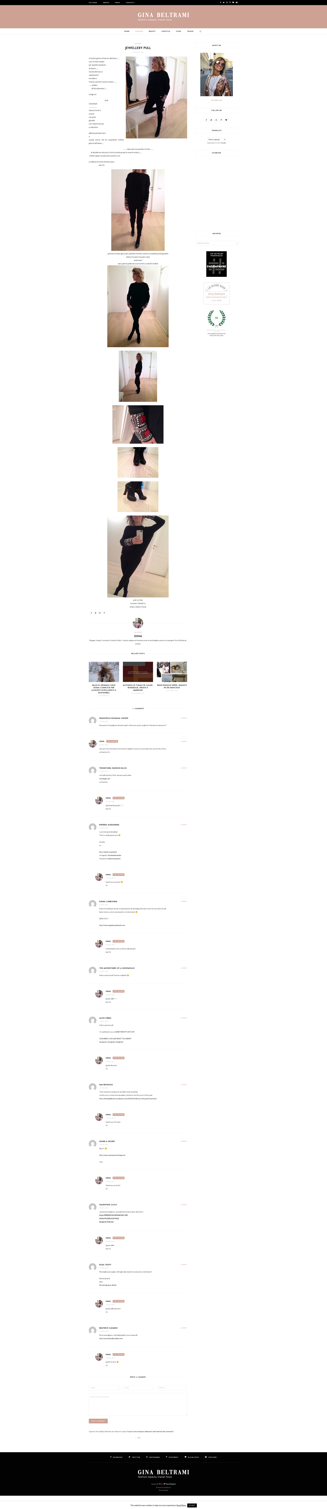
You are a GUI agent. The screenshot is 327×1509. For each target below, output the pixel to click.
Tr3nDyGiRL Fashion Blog (113, 768)
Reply (184, 718)
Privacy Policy (163, 1490)
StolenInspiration (114, 858)
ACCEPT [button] (192, 1505)
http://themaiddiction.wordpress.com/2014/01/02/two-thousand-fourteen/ (128, 1098)
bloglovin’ (119, 1042)
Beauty (152, 31)
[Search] (200, 31)
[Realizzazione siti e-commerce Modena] (169, 1484)
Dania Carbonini (108, 901)
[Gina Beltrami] (163, 17)
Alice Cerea (105, 1018)
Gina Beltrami (216, 100)
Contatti (130, 3)
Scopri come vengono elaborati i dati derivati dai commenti (150, 1431)
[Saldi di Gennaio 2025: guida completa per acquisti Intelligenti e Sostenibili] (104, 672)
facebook (102, 1042)
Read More (181, 1505)
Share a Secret (107, 1141)
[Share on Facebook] (91, 613)
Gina (138, 636)
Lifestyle (165, 31)
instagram (111, 1042)
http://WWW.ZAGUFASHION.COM (113, 1215)
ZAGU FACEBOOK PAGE (109, 1218)
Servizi (106, 3)
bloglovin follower (106, 1222)
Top (139, 1438)
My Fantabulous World (107, 1285)
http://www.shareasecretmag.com (112, 1155)
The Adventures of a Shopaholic (117, 968)
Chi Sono (93, 3)
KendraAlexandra (114, 855)
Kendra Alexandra (109, 824)
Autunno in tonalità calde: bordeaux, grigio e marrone (138, 687)
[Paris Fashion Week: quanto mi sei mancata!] (172, 672)
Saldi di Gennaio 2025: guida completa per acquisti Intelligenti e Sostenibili (104, 689)
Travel (190, 31)
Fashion (139, 31)
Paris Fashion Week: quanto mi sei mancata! (172, 686)
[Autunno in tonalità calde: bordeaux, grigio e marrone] (138, 672)
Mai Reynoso (106, 1084)
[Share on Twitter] (95, 613)
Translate (223, 143)
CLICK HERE (216, 301)
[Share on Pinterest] (104, 613)
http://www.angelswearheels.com (112, 925)
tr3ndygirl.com (104, 779)
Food (178, 31)
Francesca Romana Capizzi (113, 718)
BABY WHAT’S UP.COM (125, 1032)
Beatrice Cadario (108, 1328)
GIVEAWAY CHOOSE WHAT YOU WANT (115, 1038)
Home (126, 31)
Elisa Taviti (105, 1264)
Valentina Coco (108, 1204)
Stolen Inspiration (110, 852)
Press (117, 3)
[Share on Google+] (100, 613)
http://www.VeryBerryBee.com (111, 1338)
